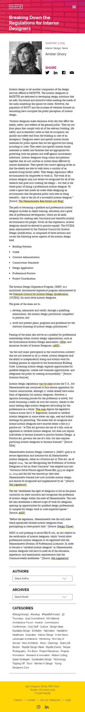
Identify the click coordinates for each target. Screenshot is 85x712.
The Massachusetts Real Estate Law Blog (41, 201)
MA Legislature (17, 484)
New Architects (30, 643)
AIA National (52, 618)
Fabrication (49, 631)
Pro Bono (33, 651)
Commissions (52, 622)
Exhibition (37, 631)
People (66, 647)
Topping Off (18, 663)
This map (41, 409)
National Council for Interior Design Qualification (40, 294)
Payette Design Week (33, 647)
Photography (19, 651)
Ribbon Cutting (59, 655)
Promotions (18, 655)
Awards (39, 622)
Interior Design (53, 48)
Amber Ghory (55, 54)
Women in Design (43, 663)
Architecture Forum (22, 622)
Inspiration (31, 635)
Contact (31, 700)
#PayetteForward (51, 614)
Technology (59, 659)
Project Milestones (49, 651)
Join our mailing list (50, 700)
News (65, 48)
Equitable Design (21, 631)
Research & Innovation (38, 655)
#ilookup (35, 614)
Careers (18, 700)
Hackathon (62, 631)
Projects (65, 651)
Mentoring (44, 639)
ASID (56, 345)
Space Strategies (21, 659)
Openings (53, 643)
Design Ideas (56, 626)
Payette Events (53, 647)
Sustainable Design (42, 659)
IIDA (63, 342)
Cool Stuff (33, 626)
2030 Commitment (34, 618)
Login (68, 700)
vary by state (46, 384)
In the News (61, 635)
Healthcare (18, 635)
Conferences (19, 626)
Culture (44, 626)
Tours (29, 663)
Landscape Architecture (24, 639)
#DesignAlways (20, 614)
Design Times (65, 526)
